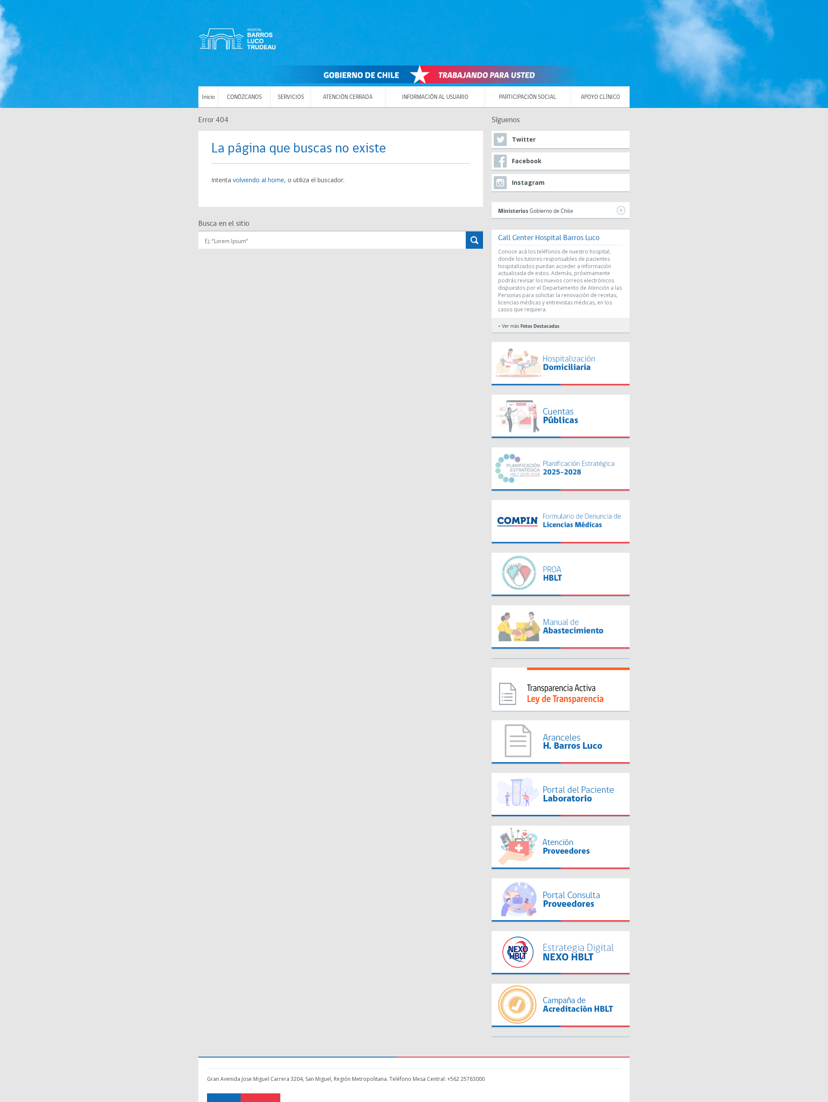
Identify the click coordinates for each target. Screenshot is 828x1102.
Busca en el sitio (223, 224)
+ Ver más (528, 326)
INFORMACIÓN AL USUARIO (435, 97)
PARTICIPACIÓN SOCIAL (527, 97)
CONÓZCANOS (244, 97)
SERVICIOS (291, 97)
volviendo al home (258, 180)
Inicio (208, 97)
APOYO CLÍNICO (600, 97)
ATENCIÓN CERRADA (348, 97)
